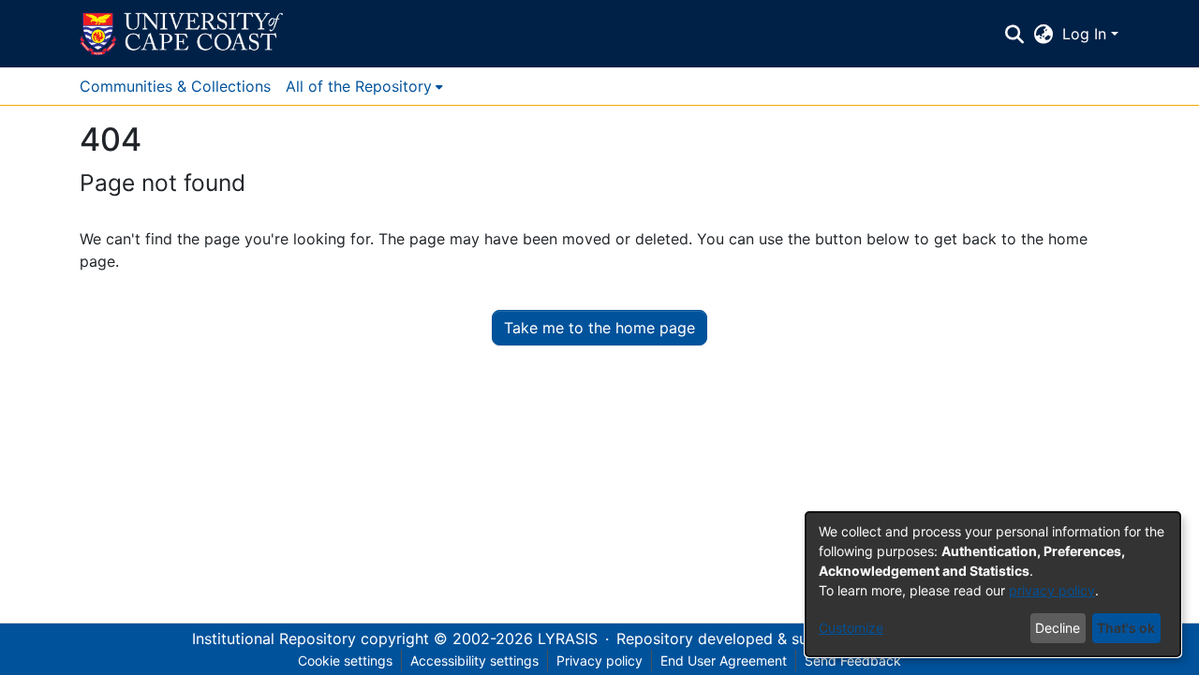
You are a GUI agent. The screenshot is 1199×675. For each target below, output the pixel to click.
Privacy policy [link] (599, 660)
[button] (181, 33)
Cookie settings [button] (345, 660)
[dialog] (993, 584)
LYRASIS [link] (568, 638)
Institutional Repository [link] (274, 638)
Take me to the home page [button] (599, 327)
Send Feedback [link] (853, 660)
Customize (851, 628)
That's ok (1126, 628)
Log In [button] (1086, 33)
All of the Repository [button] (359, 86)
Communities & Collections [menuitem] (175, 86)
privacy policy (1052, 590)
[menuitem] (364, 86)
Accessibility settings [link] (474, 660)
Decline (1057, 628)
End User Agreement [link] (723, 660)
